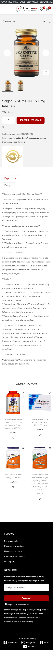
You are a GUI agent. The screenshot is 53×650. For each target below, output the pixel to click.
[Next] (45, 53)
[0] (41, 9)
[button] (3, 127)
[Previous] (7, 53)
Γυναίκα (21, 142)
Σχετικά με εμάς (11, 541)
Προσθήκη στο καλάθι (31, 120)
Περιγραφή (10, 178)
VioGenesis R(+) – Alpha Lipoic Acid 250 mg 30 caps (40, 422)
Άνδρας (13, 142)
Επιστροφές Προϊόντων (14, 556)
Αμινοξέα (17, 138)
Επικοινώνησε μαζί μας (14, 546)
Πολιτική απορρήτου (13, 551)
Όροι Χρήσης (10, 561)
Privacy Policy (10, 618)
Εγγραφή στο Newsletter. (18, 604)
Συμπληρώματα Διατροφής (34, 138)
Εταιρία (8, 185)
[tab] (26, 178)
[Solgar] (12, 156)
